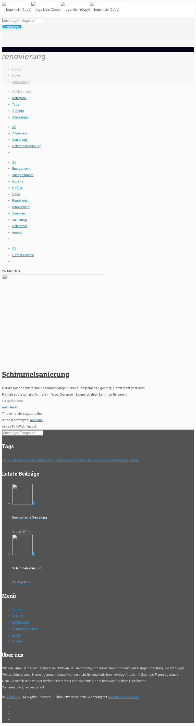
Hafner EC (13, 697)
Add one (36, 420)
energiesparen (22, 175)
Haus (16, 194)
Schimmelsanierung (26, 146)
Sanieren (18, 213)
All (14, 127)
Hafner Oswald (23, 255)
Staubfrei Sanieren (25, 628)
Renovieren (20, 200)
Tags (15, 104)
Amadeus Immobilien (123, 697)
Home (16, 69)
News (16, 75)
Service (17, 616)
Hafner (17, 188)
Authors (18, 111)
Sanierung (19, 140)
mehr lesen (10, 407)
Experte (17, 181)
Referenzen (20, 622)
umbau (17, 232)
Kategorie (19, 98)
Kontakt (18, 641)
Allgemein (19, 133)
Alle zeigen (20, 117)
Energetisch (21, 168)
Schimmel (19, 226)
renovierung (21, 82)
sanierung (19, 220)
